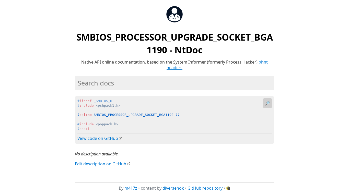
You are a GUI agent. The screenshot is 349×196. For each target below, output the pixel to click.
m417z (130, 188)
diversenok (173, 188)
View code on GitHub (97, 138)
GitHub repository (205, 188)
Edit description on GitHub (100, 164)
